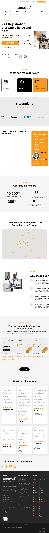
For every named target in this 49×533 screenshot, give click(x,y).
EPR (42, 12)
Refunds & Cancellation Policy (24, 526)
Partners (21, 496)
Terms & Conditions (25, 524)
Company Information (7, 524)
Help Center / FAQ (23, 488)
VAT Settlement (19, 12)
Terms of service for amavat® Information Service (13, 527)
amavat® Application (24, 1)
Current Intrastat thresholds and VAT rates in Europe (25, 499)
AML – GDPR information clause (10, 526)
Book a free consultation (10, 43)
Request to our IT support (25, 495)
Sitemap (32, 526)
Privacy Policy (33, 524)
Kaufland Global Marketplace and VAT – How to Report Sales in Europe (39, 356)
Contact (16, 14)
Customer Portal (23, 489)
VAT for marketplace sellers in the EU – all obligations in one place (24, 356)
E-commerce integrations (31, 12)
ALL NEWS (24, 369)
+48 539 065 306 (11, 47)
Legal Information (16, 524)
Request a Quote (41, 1)
